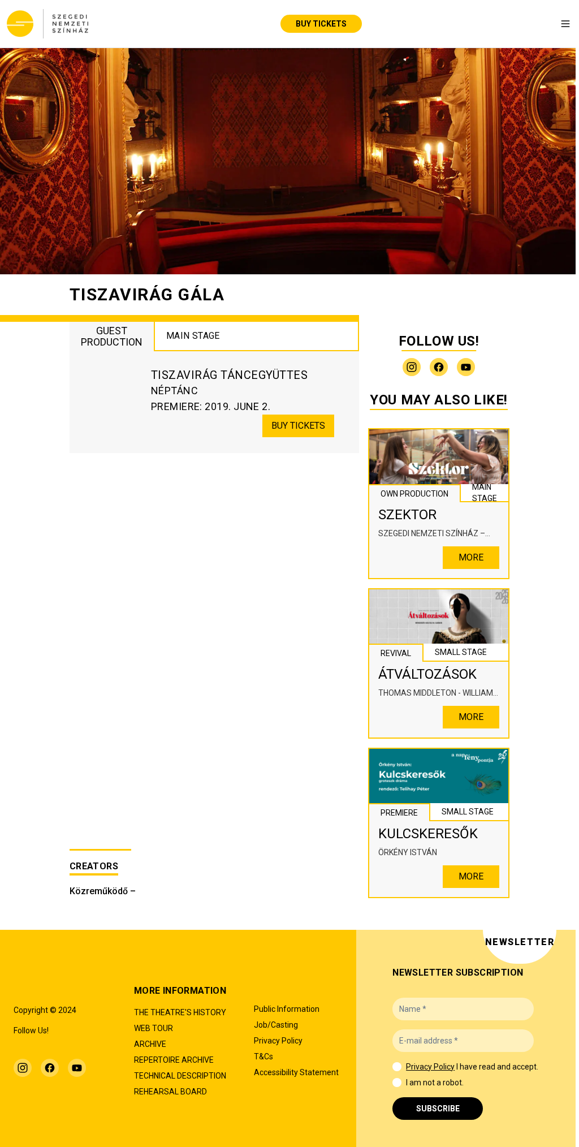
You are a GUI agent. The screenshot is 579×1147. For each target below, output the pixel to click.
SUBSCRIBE (438, 1108)
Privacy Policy (430, 1066)
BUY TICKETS (321, 23)
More (471, 557)
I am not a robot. (435, 1082)
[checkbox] (396, 1066)
